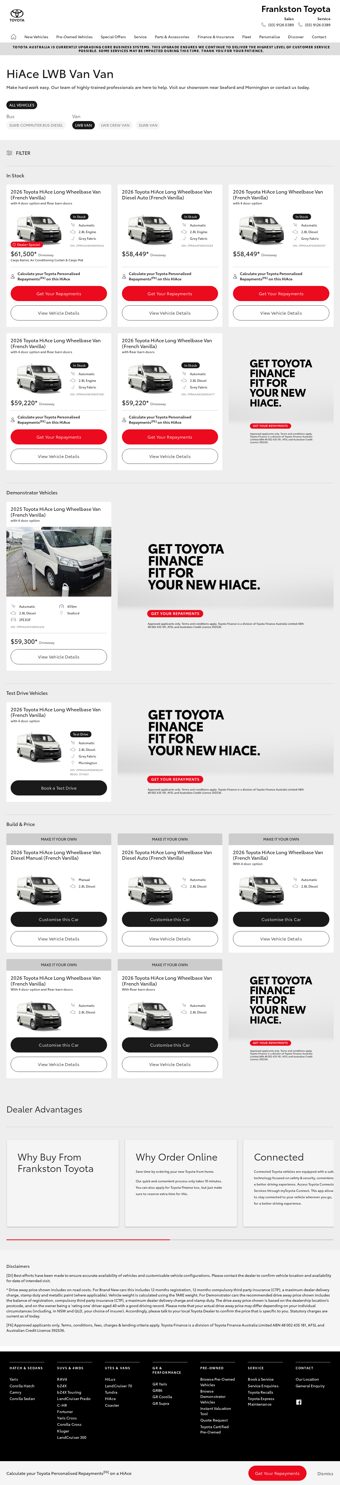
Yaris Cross (67, 1417)
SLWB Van (148, 125)
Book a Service (261, 1379)
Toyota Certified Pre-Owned (214, 1429)
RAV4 (62, 1379)
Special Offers (113, 36)
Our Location (307, 1379)
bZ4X (62, 1385)
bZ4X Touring (69, 1392)
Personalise (269, 36)
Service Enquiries (263, 1385)
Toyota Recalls (260, 1392)
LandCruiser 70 (118, 1385)
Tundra (111, 1392)
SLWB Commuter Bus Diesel (36, 125)
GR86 (157, 1390)
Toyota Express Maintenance (261, 1401)
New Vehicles (36, 36)
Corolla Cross (69, 1424)
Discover (296, 36)
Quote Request (214, 1420)
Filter (23, 152)
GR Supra (160, 1403)
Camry (15, 1392)
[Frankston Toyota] (17, 15)
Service (140, 36)
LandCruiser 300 (71, 1437)
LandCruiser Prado (73, 1398)
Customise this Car (59, 919)
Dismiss (325, 1473)
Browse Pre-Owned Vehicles (217, 1381)
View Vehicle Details (58, 313)
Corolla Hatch (22, 1385)
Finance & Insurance (216, 36)
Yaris (14, 1379)
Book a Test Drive (58, 788)
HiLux (110, 1379)
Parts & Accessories (172, 36)
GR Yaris (159, 1383)
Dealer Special (28, 244)
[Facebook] (299, 1402)
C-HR (62, 1405)
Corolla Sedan (22, 1398)
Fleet (246, 36)
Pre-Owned (212, 1368)
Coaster (112, 1405)
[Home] (14, 36)
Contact (319, 36)
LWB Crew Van (115, 125)
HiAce (110, 1398)
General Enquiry (310, 1385)
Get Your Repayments (58, 293)
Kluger (63, 1430)
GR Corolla (162, 1396)
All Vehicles (21, 105)
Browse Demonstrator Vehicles (213, 1396)
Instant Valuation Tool (215, 1411)
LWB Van (83, 125)
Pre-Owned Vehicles (74, 36)
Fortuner (65, 1411)
